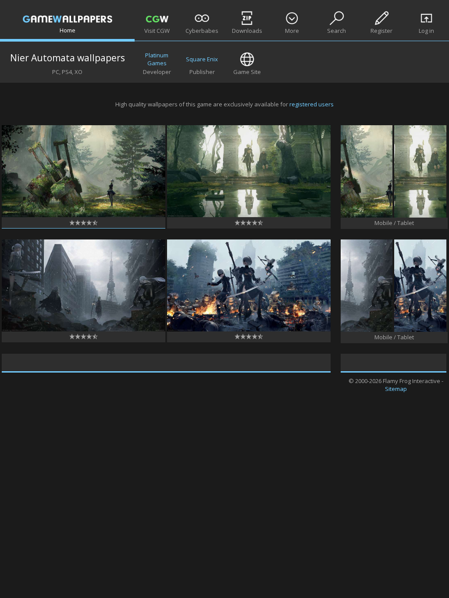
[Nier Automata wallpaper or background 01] (83, 215)
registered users (311, 104)
